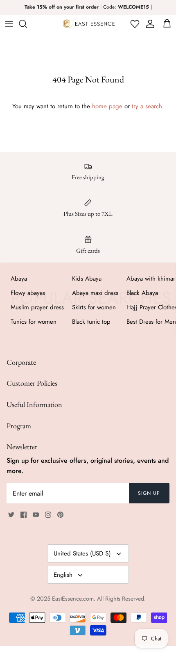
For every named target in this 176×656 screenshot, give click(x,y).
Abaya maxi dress (95, 292)
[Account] (148, 24)
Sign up (149, 493)
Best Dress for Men (151, 321)
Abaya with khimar (150, 278)
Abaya (19, 278)
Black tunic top (91, 321)
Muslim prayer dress (37, 307)
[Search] (27, 24)
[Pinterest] (60, 515)
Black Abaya (142, 292)
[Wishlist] (134, 24)
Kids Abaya (87, 278)
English (63, 574)
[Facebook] (23, 515)
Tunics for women (33, 321)
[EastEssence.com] (88, 24)
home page (107, 106)
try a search (147, 106)
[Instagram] (48, 515)
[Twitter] (11, 515)
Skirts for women (94, 307)
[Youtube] (36, 515)
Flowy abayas (28, 292)
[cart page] (167, 24)
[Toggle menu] (9, 24)
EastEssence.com (73, 598)
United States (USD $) (82, 553)
